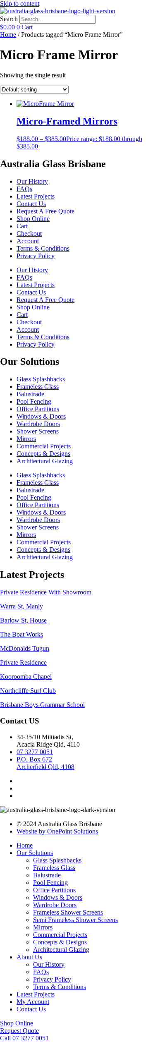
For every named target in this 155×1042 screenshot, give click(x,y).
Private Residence (23, 662)
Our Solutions (35, 852)
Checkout (29, 233)
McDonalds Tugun (24, 648)
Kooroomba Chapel (26, 676)
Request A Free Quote (45, 211)
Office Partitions (38, 408)
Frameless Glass (38, 386)
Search (9, 18)
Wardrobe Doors (38, 423)
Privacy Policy (36, 255)
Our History (32, 181)
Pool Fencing (34, 401)
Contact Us (31, 203)
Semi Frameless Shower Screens (75, 919)
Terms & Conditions (43, 248)
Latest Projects (36, 196)
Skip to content (19, 3)
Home (8, 34)
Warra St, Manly (21, 606)
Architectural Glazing (45, 461)
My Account (33, 1001)
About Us (29, 957)
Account (28, 240)
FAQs (24, 188)
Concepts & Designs (43, 453)
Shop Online (33, 218)
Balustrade (30, 394)
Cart (22, 226)
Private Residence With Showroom (45, 592)
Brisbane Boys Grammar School (42, 704)
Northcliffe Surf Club (28, 690)
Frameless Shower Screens (68, 912)
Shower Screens (38, 431)
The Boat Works (21, 634)
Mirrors (26, 438)
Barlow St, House (23, 620)
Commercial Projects (44, 446)
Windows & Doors (41, 416)
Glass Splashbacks (41, 379)
